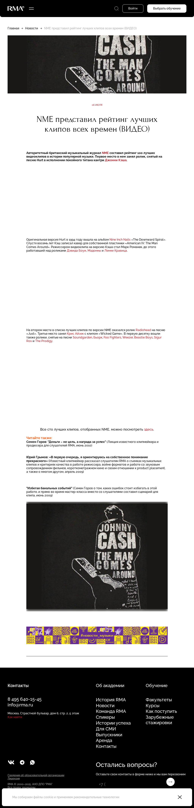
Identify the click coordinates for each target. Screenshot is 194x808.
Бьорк (97, 337)
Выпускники (109, 734)
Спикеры (105, 717)
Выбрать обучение (167, 8)
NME (105, 153)
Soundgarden (82, 337)
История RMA (111, 699)
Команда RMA (111, 711)
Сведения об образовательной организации (36, 775)
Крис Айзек (75, 333)
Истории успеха (113, 723)
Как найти (15, 717)
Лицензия (14, 778)
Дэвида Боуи (76, 250)
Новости (31, 28)
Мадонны (94, 250)
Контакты (106, 746)
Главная (13, 28)
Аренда (104, 740)
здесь (148, 429)
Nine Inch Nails (120, 239)
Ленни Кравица (115, 250)
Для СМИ (106, 729)
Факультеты (159, 699)
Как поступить (161, 711)
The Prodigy (43, 341)
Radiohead (143, 330)
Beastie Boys (143, 337)
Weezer (127, 337)
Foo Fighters (112, 337)
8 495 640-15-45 (24, 699)
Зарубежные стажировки (160, 720)
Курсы (153, 705)
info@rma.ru (20, 705)
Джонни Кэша (116, 160)
